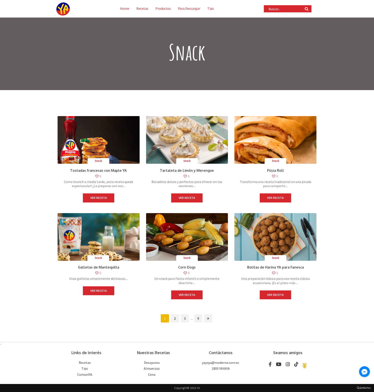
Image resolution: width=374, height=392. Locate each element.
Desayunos (152, 362)
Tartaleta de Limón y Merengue (187, 170)
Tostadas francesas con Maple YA (98, 170)
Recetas (142, 8)
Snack (98, 161)
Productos (163, 8)
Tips (210, 8)
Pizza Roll (275, 170)
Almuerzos (152, 368)
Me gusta (107, 176)
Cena (151, 374)
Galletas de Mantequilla (98, 267)
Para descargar (189, 8)
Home (124, 8)
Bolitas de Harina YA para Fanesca (275, 267)
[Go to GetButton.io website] (364, 387)
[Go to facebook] (364, 371)
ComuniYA (84, 374)
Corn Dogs (187, 267)
